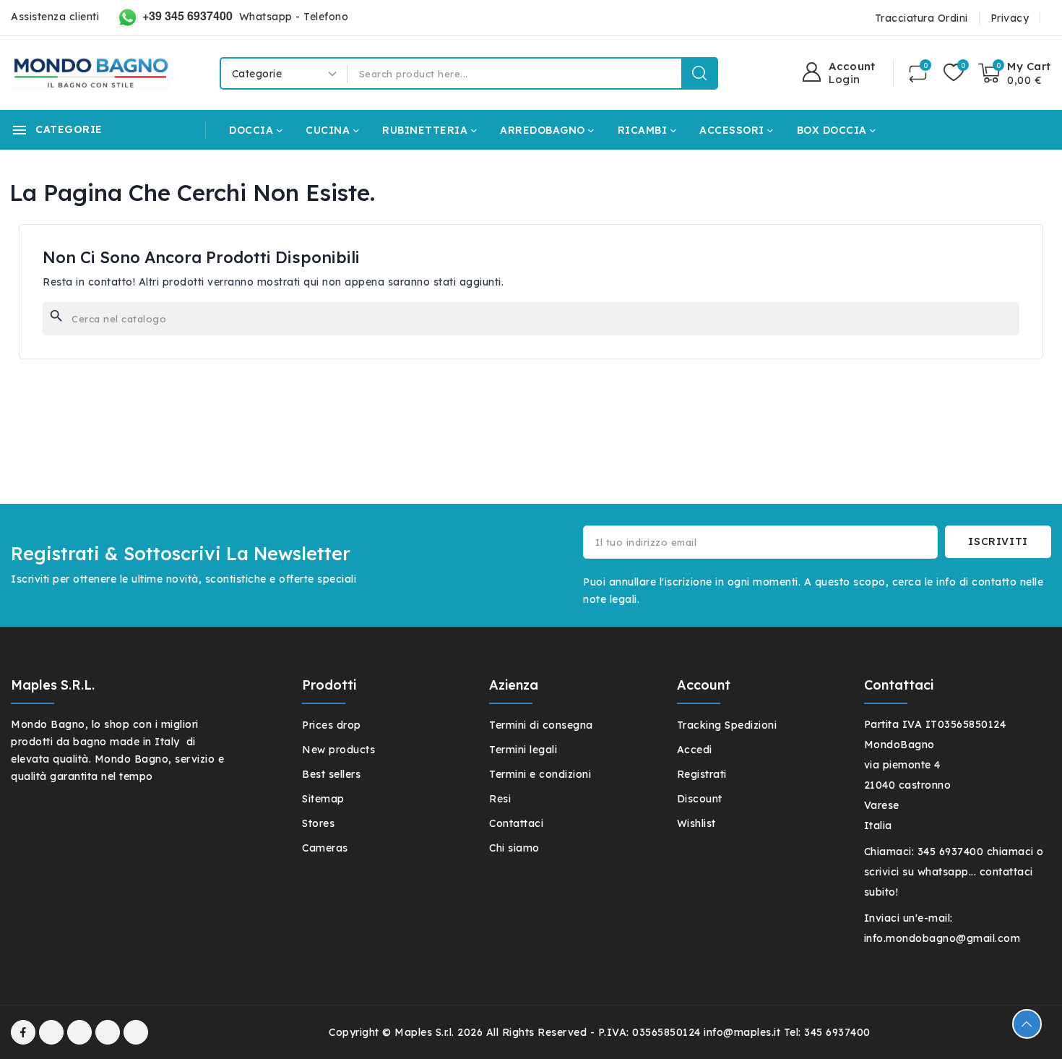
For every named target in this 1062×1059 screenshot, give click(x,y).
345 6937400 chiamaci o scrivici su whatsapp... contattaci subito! (954, 872)
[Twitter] (79, 1032)
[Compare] (918, 73)
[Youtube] (51, 1032)
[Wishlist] (954, 73)
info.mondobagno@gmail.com (942, 938)
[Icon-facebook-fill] (23, 1032)
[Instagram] (107, 1032)
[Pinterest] (136, 1032)
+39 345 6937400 (187, 15)
